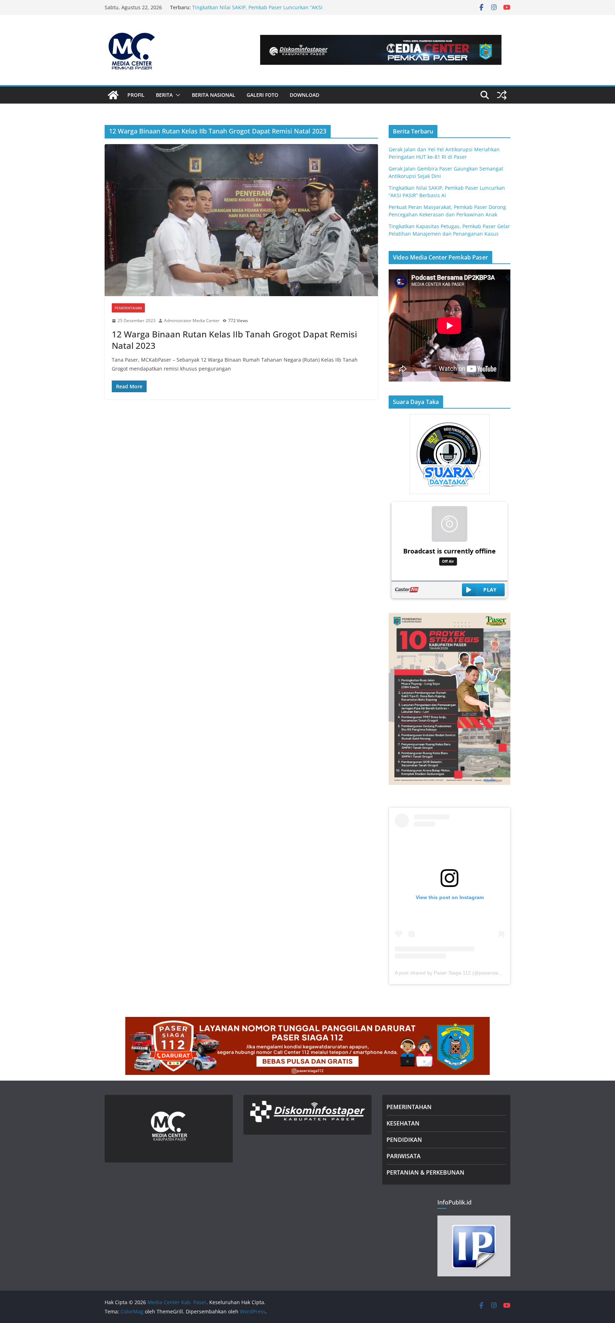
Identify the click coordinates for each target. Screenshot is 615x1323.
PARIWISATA (404, 1156)
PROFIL (135, 94)
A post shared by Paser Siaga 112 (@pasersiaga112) (454, 973)
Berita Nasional (213, 94)
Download (304, 94)
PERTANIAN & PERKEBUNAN (425, 1172)
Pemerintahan (128, 307)
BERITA (164, 94)
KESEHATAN (403, 1123)
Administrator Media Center (192, 320)
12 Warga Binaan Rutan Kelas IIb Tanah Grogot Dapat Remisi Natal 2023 (234, 339)
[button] (176, 95)
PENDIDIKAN (404, 1140)
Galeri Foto (262, 94)
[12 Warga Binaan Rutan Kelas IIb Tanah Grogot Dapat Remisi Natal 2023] (241, 220)
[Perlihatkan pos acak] (501, 95)
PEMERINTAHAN (409, 1107)
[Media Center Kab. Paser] (113, 95)
